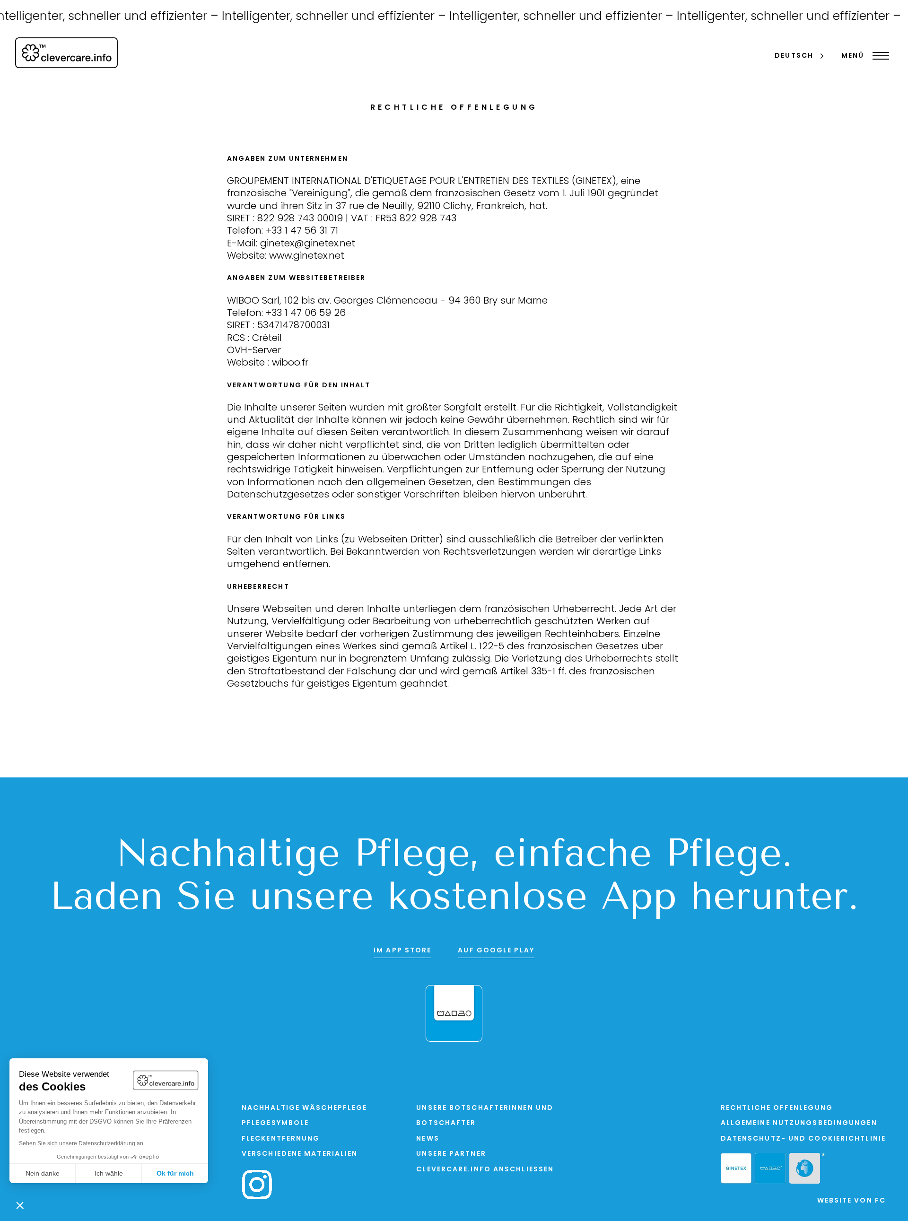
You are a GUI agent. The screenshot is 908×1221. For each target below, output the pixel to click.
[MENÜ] (878, 56)
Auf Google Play (496, 950)
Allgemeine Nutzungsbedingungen (799, 1123)
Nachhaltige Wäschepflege (304, 1108)
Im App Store (402, 950)
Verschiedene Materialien (300, 1154)
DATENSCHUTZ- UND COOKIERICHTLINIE (803, 1139)
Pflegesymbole (275, 1123)
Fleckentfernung (281, 1139)
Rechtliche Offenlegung (777, 1108)
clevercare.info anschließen (485, 1169)
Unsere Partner (451, 1154)
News (427, 1139)
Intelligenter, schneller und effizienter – (319, 17)
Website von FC (851, 1200)
